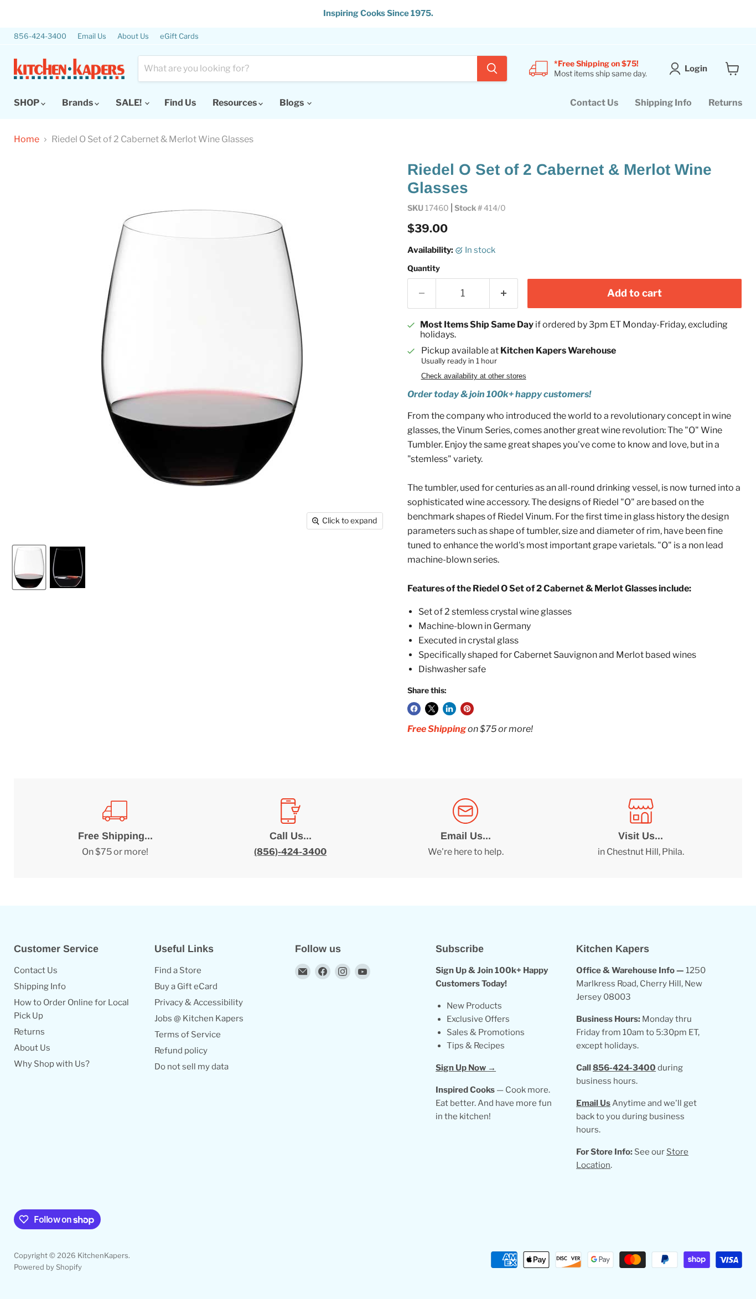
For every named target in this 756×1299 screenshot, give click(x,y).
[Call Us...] (291, 828)
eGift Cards (179, 36)
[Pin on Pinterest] (467, 708)
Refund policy (181, 1051)
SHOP (27, 102)
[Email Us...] (465, 828)
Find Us (180, 102)
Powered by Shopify (48, 1266)
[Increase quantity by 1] (504, 293)
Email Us (91, 36)
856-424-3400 (40, 36)
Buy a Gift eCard (186, 986)
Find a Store (177, 970)
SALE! (129, 102)
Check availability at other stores (473, 376)
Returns (725, 102)
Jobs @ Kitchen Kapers (199, 1018)
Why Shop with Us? (52, 1064)
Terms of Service (187, 1035)
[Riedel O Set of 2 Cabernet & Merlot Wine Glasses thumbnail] (29, 567)
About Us (133, 36)
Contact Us (594, 102)
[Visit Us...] (641, 828)
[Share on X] (431, 708)
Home (26, 139)
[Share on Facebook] (414, 708)
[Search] (492, 68)
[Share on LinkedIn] (449, 708)
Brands (78, 102)
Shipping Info (663, 102)
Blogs (292, 102)
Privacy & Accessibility (198, 1002)
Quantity (423, 268)
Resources (235, 102)
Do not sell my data (191, 1067)
